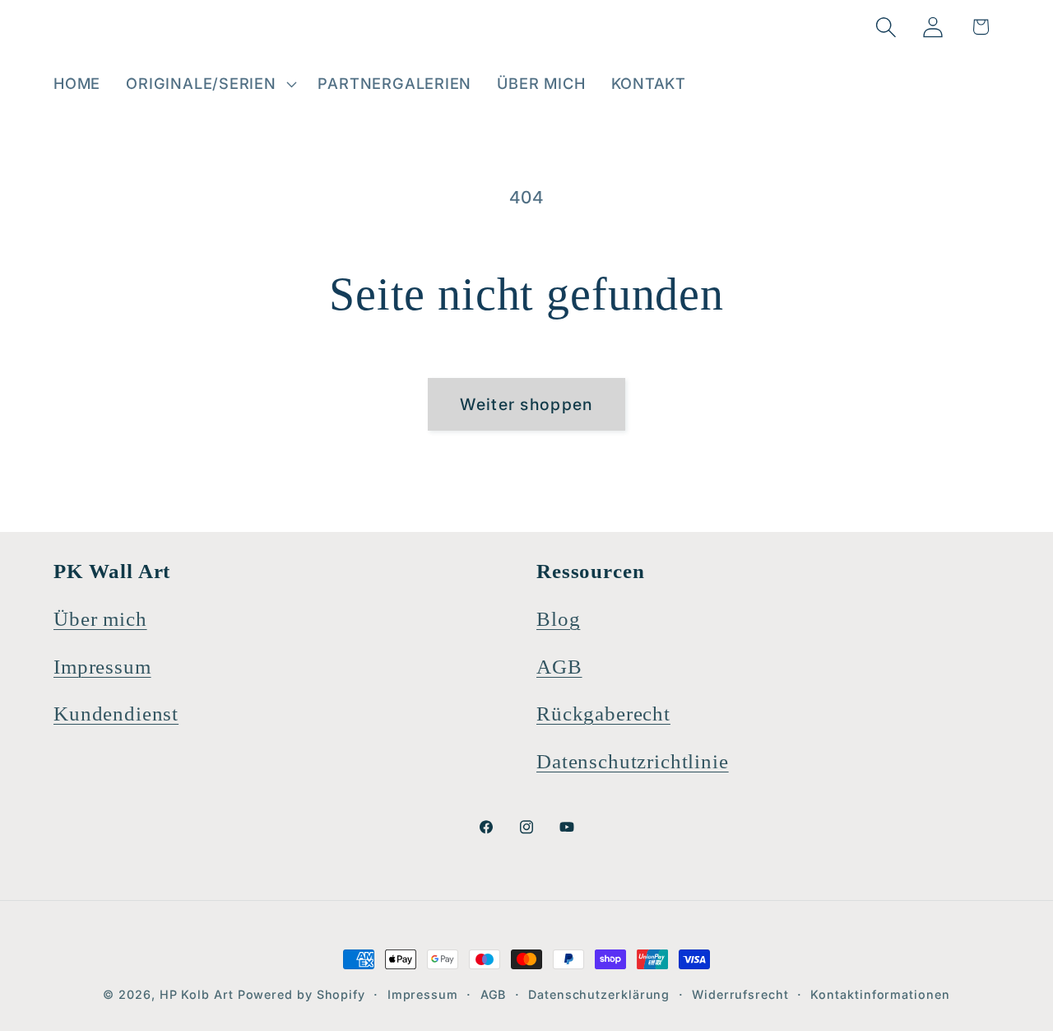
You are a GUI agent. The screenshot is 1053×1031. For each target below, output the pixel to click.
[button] (209, 84)
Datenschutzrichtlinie (632, 761)
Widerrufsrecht (740, 994)
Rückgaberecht (603, 713)
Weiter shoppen (526, 404)
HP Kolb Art (197, 994)
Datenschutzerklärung (599, 994)
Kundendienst (116, 713)
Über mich (100, 619)
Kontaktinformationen (879, 994)
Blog (558, 619)
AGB (559, 666)
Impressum (102, 666)
